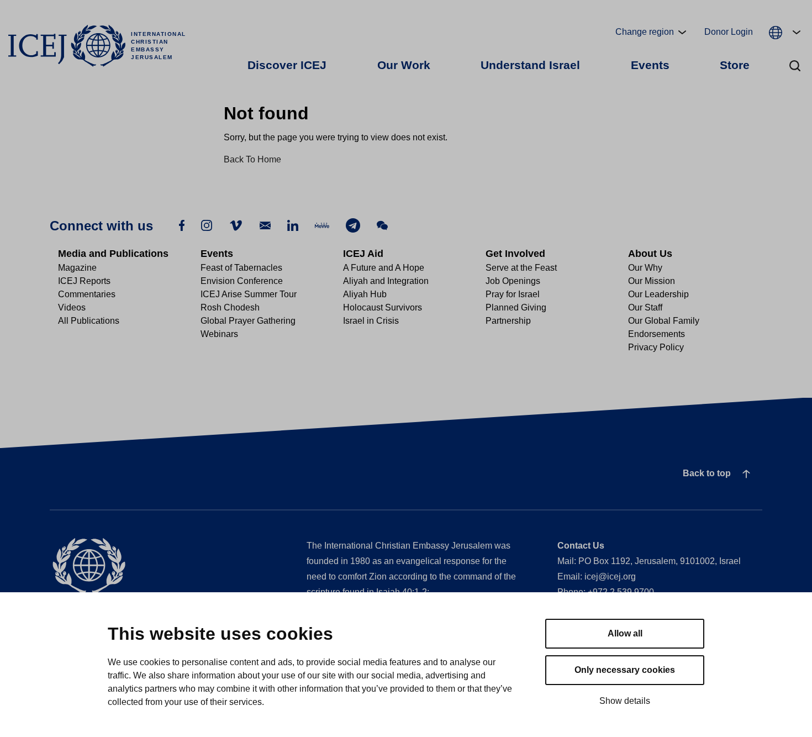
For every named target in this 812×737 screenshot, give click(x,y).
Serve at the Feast (521, 267)
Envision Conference (242, 281)
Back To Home (252, 159)
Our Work (403, 65)
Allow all (625, 633)
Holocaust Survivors (382, 307)
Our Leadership (658, 294)
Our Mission (651, 281)
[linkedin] (293, 224)
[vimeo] (235, 225)
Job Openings (513, 281)
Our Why (645, 267)
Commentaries (86, 294)
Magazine (77, 267)
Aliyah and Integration (386, 281)
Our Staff (645, 307)
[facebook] (182, 224)
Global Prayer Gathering (248, 320)
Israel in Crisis (371, 320)
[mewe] (322, 225)
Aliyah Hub (365, 294)
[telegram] (353, 225)
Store (735, 65)
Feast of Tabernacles (241, 267)
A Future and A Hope (383, 267)
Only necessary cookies (624, 670)
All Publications (88, 320)
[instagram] (206, 224)
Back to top (707, 473)
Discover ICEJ (286, 65)
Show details (624, 701)
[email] (265, 224)
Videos (72, 307)
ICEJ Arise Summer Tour (249, 294)
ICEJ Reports (84, 281)
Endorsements (656, 334)
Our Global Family (663, 320)
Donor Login (728, 31)
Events (650, 65)
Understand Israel (530, 65)
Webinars (219, 334)
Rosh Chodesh (230, 307)
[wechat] (382, 224)
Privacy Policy (656, 347)
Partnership (508, 320)
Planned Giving (516, 307)
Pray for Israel (513, 294)
